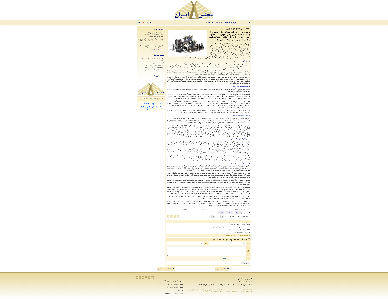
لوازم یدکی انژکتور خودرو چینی (240, 163)
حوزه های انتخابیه (231, 23)
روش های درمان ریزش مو (242, 232)
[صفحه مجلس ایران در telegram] (137, 278)
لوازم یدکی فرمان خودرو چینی (240, 139)
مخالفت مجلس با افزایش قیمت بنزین (239, 224)
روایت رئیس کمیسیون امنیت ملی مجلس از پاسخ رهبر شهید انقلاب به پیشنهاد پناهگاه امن (151, 40)
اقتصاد (146, 103)
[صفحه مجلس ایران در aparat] (152, 278)
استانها (218, 23)
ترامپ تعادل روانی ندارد (156, 49)
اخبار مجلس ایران (221, 269)
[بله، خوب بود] (222, 216)
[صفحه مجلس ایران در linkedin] (143, 278)
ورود (148, 23)
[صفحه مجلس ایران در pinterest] (140, 278)
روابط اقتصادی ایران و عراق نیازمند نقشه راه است (151, 59)
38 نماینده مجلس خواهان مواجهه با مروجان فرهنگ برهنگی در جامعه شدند (152, 66)
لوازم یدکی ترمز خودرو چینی (241, 115)
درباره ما (209, 23)
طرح (142, 106)
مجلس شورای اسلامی (154, 106)
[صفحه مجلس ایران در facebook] (149, 278)
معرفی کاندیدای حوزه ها (175, 284)
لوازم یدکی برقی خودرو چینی (241, 61)
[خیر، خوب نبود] (213, 216)
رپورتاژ (238, 212)
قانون (146, 109)
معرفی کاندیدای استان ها (175, 287)
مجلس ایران (245, 23)
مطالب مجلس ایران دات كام (174, 293)
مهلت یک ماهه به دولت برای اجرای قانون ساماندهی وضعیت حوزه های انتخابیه (151, 46)
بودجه (152, 109)
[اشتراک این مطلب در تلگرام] (178, 216)
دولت (153, 103)
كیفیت (221, 212)
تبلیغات (140, 23)
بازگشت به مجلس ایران (165, 269)
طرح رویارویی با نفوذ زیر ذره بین (154, 70)
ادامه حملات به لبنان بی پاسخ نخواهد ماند (238, 230)
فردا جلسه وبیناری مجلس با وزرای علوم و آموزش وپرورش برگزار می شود (229, 227)
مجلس (159, 103)
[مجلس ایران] (194, 10)
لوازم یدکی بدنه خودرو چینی (241, 86)
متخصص (229, 212)
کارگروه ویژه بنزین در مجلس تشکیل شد (152, 63)
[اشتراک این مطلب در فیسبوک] (174, 216)
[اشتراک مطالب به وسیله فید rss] (168, 216)
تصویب (159, 109)
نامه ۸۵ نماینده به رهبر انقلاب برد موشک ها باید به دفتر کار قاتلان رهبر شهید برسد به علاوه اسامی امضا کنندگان (151, 34)
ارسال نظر (245, 263)
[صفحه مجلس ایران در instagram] (146, 278)
